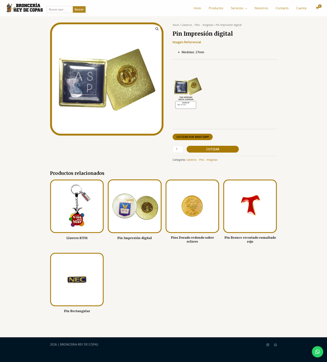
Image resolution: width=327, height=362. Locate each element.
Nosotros (261, 8)
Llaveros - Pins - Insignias (197, 25)
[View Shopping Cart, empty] (317, 8)
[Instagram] (267, 344)
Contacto (282, 8)
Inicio (197, 8)
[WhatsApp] (275, 344)
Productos (216, 8)
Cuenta (301, 8)
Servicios (237, 8)
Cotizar (212, 149)
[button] (245, 8)
